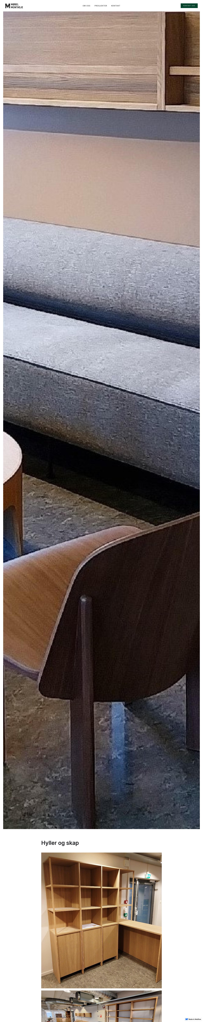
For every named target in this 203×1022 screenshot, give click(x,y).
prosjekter (101, 6)
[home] (14, 5)
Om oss (86, 6)
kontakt (115, 6)
